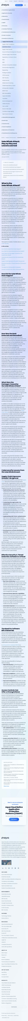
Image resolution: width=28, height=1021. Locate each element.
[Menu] (25, 5)
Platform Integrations (6, 1003)
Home (3, 137)
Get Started (19, 5)
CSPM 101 (3, 942)
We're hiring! (21, 1)
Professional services (6, 966)
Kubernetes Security (6, 894)
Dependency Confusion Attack (9, 57)
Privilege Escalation (6, 72)
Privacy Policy (4, 1015)
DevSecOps (5, 120)
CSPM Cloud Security (6, 985)
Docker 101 (4, 933)
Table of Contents (9, 162)
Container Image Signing (8, 111)
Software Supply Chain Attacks (9, 54)
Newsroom (4, 955)
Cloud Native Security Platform (9, 983)
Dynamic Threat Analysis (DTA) (9, 996)
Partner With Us (5, 918)
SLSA (3, 59)
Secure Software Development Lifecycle (11, 52)
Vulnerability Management (8, 117)
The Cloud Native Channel (8, 935)
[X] (6, 868)
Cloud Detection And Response (9, 133)
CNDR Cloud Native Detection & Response (11, 879)
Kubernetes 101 (5, 928)
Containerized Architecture (8, 32)
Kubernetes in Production (8, 130)
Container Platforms (7, 29)
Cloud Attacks (5, 19)
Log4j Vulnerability (6, 96)
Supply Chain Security (8, 41)
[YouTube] (9, 868)
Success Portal (5, 976)
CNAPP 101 (4, 940)
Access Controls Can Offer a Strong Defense (13, 269)
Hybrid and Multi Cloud (7, 885)
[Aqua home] (5, 5)
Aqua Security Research (7, 924)
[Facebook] (18, 868)
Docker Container (6, 35)
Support (15, 1)
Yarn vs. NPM (5, 106)
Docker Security (5, 907)
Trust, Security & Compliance (8, 961)
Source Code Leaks (6, 108)
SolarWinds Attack (6, 47)
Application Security (7, 13)
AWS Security (4, 898)
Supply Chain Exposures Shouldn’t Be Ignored (13, 261)
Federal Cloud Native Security (8, 888)
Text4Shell (4, 98)
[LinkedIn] (3, 868)
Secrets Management (7, 101)
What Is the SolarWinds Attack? (10, 165)
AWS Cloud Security (6, 931)
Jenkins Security (6, 103)
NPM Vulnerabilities (6, 93)
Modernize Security (6, 876)
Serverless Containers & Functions (9, 883)
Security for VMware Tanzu (8, 905)
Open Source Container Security (9, 1001)
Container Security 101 (6, 944)
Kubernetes (5, 16)
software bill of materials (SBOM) (10, 645)
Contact (10, 1)
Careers (3, 957)
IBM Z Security (5, 910)
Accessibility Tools (5, 1017)
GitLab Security (6, 80)
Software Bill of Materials (7, 88)
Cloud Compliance (6, 126)
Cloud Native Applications (8, 10)
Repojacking (5, 70)
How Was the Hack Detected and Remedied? (13, 169)
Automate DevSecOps (7, 874)
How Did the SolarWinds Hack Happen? (12, 167)
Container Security (6, 987)
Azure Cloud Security (6, 901)
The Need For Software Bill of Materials (11, 267)
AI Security (4, 25)
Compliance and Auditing (8, 881)
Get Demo (14, 819)
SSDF (3, 62)
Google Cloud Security (7, 903)
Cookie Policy (16, 1015)
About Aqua (4, 952)
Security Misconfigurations (8, 67)
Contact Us (4, 974)
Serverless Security (6, 992)
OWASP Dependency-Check (8, 85)
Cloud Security (5, 123)
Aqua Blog (4, 972)
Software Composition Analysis (9, 65)
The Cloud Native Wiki (6, 926)
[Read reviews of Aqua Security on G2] (14, 862)
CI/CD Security (5, 75)
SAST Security (5, 77)
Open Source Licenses (7, 114)
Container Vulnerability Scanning (9, 998)
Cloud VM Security (6, 994)
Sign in (6, 1)
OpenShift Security (6, 896)
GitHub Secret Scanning (7, 83)
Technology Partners (6, 916)
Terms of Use (10, 1015)
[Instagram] (15, 868)
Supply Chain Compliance (8, 44)
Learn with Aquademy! (7, 946)
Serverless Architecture (7, 38)
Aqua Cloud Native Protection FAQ (9, 964)
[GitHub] (12, 868)
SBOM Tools (5, 90)
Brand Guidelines (6, 959)
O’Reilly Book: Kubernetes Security (9, 937)
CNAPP (3, 22)
